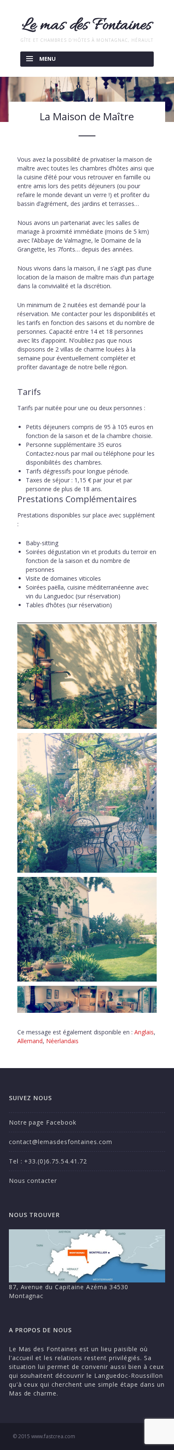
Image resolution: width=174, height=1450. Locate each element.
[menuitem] (144, 1032)
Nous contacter (33, 1181)
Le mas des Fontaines (87, 25)
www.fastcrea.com (53, 1436)
